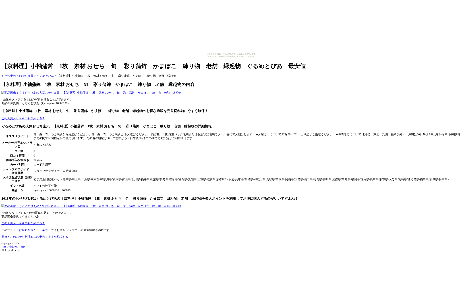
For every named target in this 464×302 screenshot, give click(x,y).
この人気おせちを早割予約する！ (23, 118)
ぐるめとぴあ (45, 75)
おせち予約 (8, 75)
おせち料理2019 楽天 (33, 230)
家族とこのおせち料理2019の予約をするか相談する (34, 236)
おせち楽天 (26, 75)
